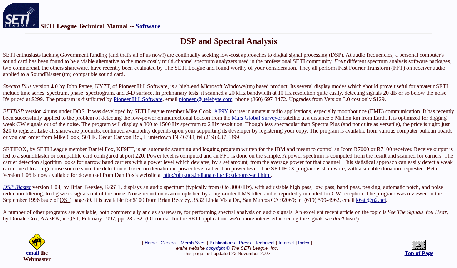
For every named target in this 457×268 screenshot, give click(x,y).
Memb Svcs (193, 242)
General (169, 242)
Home (151, 242)
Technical (265, 242)
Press (245, 242)
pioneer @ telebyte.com (205, 99)
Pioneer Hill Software (138, 99)
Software (148, 26)
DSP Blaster (17, 187)
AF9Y (221, 111)
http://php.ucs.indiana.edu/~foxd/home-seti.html (217, 175)
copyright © (218, 248)
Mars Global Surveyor (257, 118)
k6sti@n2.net (371, 200)
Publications (222, 242)
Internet (286, 242)
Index (304, 242)
